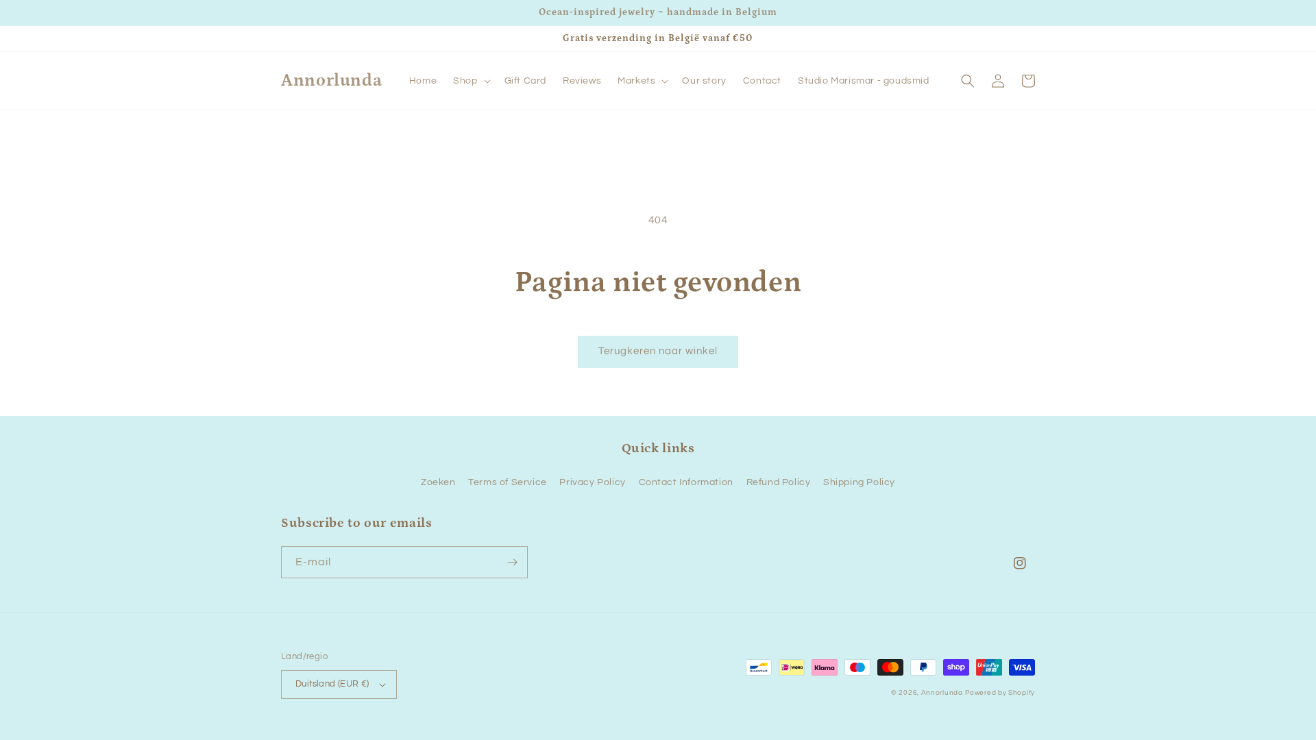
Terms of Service (507, 482)
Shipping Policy (859, 482)
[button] (470, 80)
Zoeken (438, 482)
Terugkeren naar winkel (658, 351)
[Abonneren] (512, 562)
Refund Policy (778, 482)
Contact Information (686, 482)
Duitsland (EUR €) (332, 684)
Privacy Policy (592, 482)
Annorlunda (942, 692)
